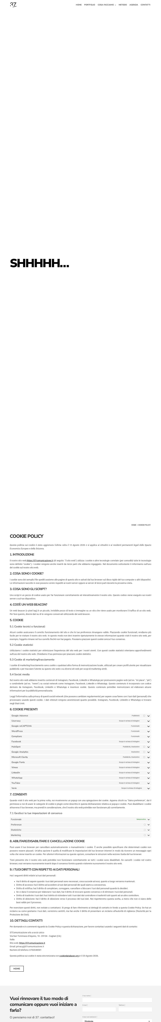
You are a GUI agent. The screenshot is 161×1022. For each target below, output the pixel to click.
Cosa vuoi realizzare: (90, 1017)
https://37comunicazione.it (40, 560)
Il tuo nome (87, 996)
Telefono (122, 1005)
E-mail (85, 1005)
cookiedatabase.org (69, 956)
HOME (133, 525)
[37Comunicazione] (13, 2)
